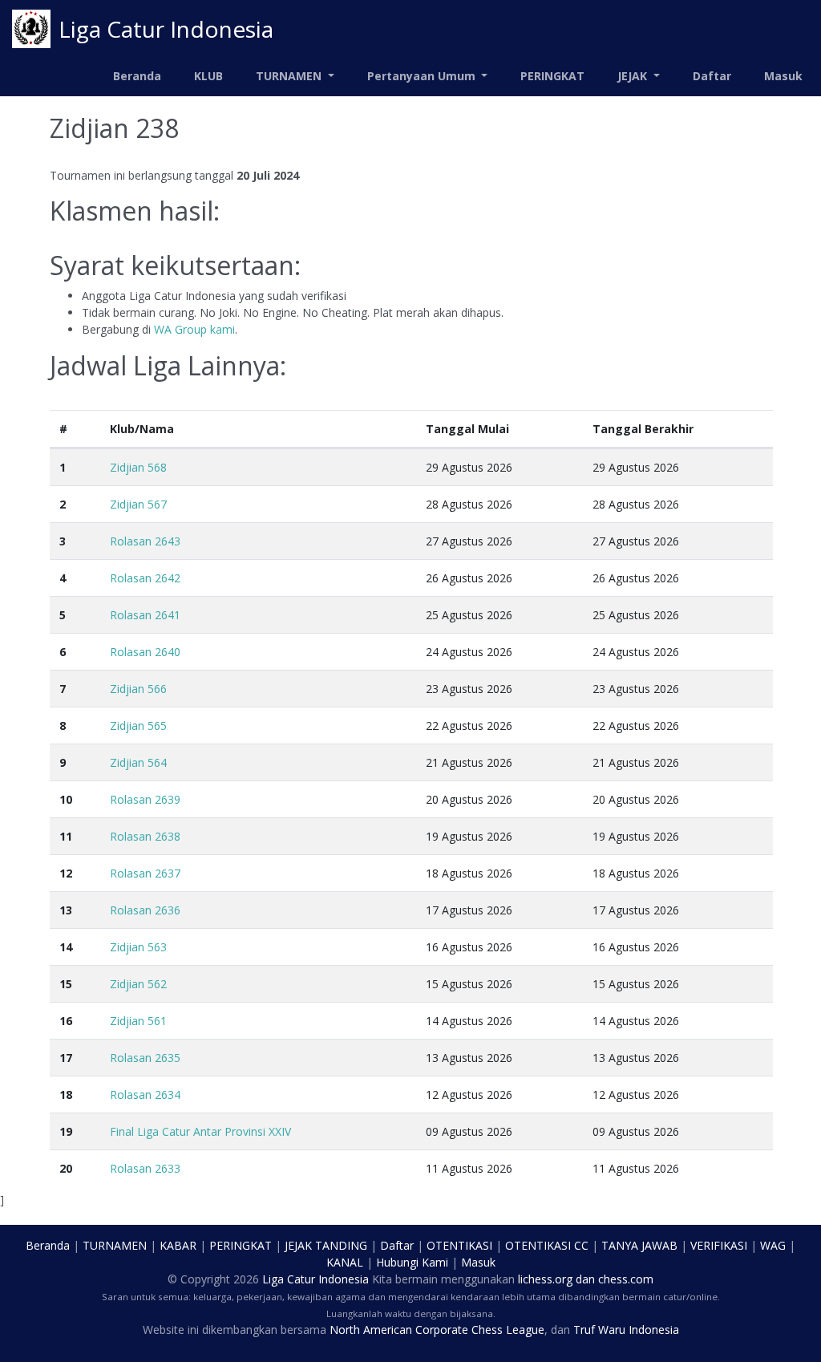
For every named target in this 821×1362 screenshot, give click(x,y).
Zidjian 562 (138, 983)
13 (65, 910)
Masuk (783, 75)
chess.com (625, 1279)
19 (65, 1131)
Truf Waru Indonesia (626, 1329)
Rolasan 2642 (145, 578)
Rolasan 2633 (145, 1168)
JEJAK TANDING (326, 1245)
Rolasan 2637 (145, 873)
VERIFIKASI (718, 1245)
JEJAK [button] (633, 75)
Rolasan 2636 (145, 910)
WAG (773, 1245)
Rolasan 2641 (145, 614)
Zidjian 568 (138, 467)
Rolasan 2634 (145, 1094)
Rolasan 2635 (145, 1057)
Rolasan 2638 (145, 836)
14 (65, 947)
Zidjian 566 (138, 688)
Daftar (712, 75)
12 (65, 873)
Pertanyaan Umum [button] (423, 75)
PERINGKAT (552, 75)
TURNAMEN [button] (290, 75)
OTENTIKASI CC (546, 1245)
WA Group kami (194, 329)
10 (65, 799)
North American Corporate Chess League (437, 1329)
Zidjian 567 (138, 504)
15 (65, 983)
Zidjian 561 (138, 1020)
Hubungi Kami (412, 1262)
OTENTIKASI (459, 1245)
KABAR (178, 1245)
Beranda (137, 75)
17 (65, 1057)
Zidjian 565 (138, 725)
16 (65, 1020)
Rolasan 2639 (145, 799)
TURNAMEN (115, 1245)
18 (65, 1094)
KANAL (344, 1262)
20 (65, 1168)
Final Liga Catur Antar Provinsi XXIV (200, 1131)
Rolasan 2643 (145, 541)
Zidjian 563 (138, 947)
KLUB (208, 75)
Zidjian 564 (138, 762)
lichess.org (545, 1279)
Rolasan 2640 (145, 651)
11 (65, 836)
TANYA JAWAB (639, 1245)
